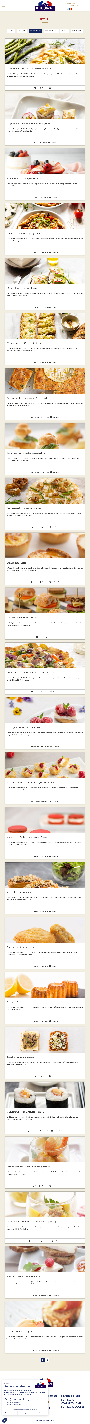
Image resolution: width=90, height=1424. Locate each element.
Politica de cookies (72, 1406)
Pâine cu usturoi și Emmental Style (24, 343)
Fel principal (51, 31)
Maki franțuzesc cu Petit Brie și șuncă (25, 1112)
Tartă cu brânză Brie (16, 563)
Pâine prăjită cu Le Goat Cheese (22, 288)
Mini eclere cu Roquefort (19, 892)
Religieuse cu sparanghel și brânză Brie (26, 453)
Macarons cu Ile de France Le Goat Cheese (27, 837)
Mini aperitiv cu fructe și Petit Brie (24, 727)
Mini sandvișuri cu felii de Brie (22, 618)
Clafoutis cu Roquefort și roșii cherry (25, 233)
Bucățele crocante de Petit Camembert (25, 1277)
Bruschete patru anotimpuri (20, 1057)
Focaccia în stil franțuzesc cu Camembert (27, 398)
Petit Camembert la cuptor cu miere (24, 508)
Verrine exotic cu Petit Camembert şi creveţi (28, 1167)
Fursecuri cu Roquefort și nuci (21, 947)
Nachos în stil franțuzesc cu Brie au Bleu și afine (30, 673)
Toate (11, 31)
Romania (74, 9)
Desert (65, 31)
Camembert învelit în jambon (21, 1331)
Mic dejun (76, 31)
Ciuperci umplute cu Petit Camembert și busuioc (30, 124)
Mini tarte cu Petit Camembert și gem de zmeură (30, 782)
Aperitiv (22, 31)
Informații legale (70, 1396)
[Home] (45, 6)
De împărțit (35, 31)
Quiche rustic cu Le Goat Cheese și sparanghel (29, 69)
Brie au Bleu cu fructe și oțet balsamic (25, 178)
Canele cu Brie (14, 1002)
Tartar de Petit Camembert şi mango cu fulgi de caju (32, 1222)
